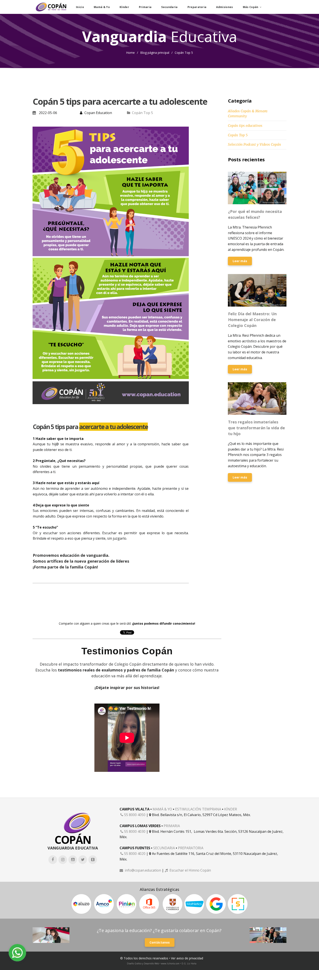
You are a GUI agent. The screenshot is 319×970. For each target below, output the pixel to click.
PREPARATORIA (190, 848)
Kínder (124, 7)
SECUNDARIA (164, 848)
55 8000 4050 (132, 814)
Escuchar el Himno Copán (188, 870)
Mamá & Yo (102, 7)
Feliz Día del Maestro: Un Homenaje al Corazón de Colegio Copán (252, 319)
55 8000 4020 (132, 853)
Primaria (145, 7)
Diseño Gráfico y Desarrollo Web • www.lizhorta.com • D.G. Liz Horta (161, 963)
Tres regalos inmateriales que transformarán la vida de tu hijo (256, 427)
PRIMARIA (172, 825)
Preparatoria (197, 7)
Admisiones (224, 7)
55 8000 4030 (132, 831)
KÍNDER (230, 809)
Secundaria (169, 7)
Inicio (80, 7)
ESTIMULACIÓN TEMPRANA (198, 809)
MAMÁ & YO (162, 809)
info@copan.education (140, 870)
